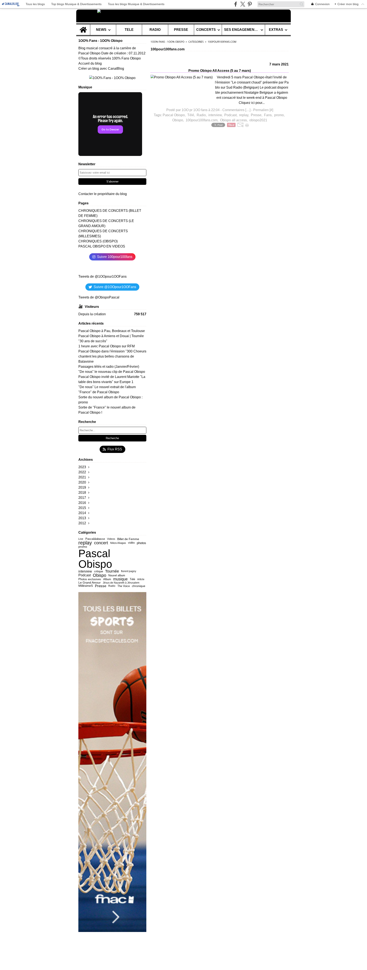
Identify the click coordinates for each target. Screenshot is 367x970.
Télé (132, 579)
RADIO (155, 29)
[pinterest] (249, 4)
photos (141, 542)
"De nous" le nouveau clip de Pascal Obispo (111, 371)
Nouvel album (116, 575)
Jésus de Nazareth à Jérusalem (121, 582)
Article (140, 579)
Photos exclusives (89, 579)
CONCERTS (206, 29)
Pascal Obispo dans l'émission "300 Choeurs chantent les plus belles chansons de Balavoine (112, 356)
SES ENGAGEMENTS (241, 29)
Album (107, 579)
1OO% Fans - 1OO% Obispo (167, 42)
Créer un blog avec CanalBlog (101, 68)
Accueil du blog (90, 63)
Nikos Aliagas (118, 543)
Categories (196, 42)
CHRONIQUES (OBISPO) (98, 241)
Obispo (99, 575)
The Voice (123, 586)
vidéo (131, 543)
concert (101, 543)
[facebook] (235, 4)
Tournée (112, 571)
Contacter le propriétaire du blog (102, 194)
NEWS (101, 29)
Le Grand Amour (89, 582)
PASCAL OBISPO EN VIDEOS (101, 246)
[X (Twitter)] (242, 4)
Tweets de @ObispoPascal (98, 297)
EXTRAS (276, 29)
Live (80, 539)
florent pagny (128, 571)
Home (83, 26)
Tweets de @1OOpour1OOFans (102, 276)
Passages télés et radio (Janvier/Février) (108, 366)
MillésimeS (85, 585)
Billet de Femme (128, 538)
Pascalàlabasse (95, 538)
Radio (111, 586)
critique (98, 571)
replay (85, 542)
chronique (138, 585)
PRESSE (181, 29)
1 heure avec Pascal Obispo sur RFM (106, 346)
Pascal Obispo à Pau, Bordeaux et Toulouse (111, 331)
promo (82, 546)
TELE (129, 29)
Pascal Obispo (95, 558)
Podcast (84, 575)
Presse (100, 586)
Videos (111, 539)
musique (120, 579)
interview (85, 571)
